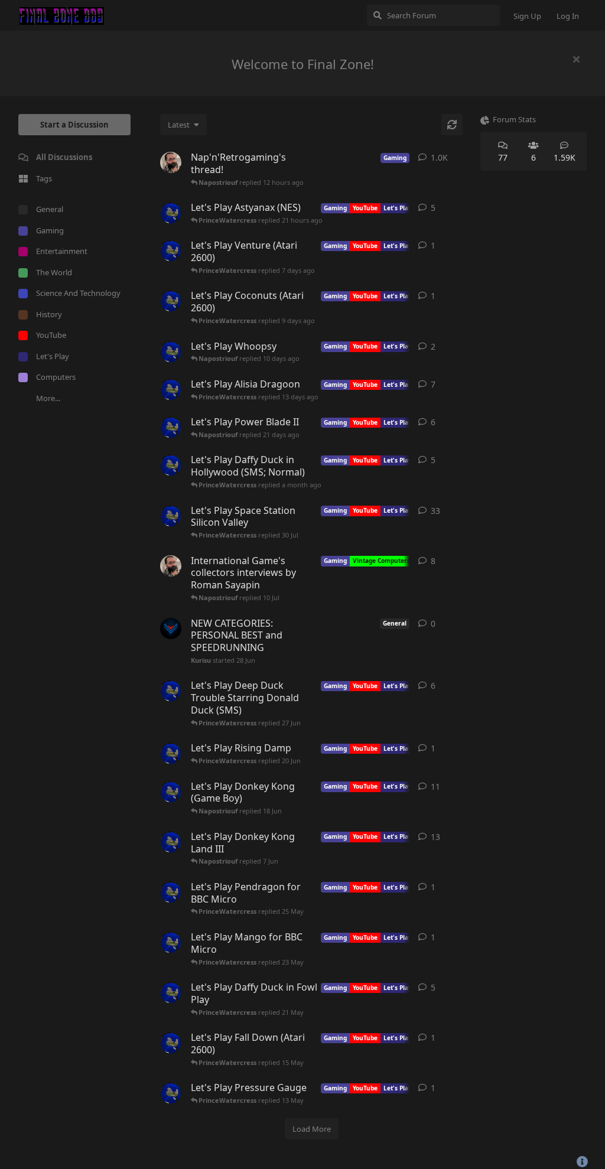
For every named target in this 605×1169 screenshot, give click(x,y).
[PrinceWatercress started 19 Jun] (170, 753)
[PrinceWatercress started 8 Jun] (170, 791)
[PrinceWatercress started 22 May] (170, 942)
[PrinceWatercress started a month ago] (170, 427)
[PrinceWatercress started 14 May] (170, 1042)
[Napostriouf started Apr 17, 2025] (170, 162)
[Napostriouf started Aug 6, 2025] (170, 566)
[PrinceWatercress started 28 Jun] (170, 515)
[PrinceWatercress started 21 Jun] (170, 690)
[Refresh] (452, 124)
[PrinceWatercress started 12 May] (170, 1092)
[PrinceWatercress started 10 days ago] (170, 300)
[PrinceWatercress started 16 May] (170, 992)
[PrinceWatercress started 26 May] (170, 841)
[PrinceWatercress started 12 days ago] (170, 351)
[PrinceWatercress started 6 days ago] (170, 212)
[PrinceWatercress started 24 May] (170, 892)
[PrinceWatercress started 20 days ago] (170, 389)
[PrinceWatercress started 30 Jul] (170, 465)
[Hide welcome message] (576, 59)
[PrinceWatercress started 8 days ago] (170, 250)
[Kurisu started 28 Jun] (170, 628)
